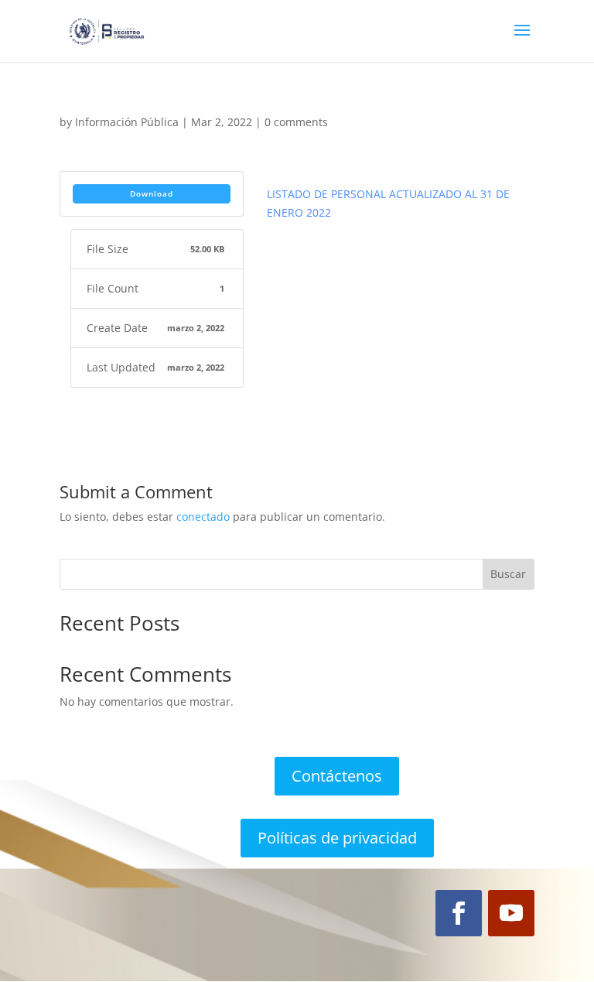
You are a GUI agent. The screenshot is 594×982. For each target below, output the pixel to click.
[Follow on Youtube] (511, 913)
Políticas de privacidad (337, 837)
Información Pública (127, 122)
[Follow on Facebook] (458, 913)
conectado (203, 516)
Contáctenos (337, 775)
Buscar (508, 573)
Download (151, 193)
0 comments (296, 122)
